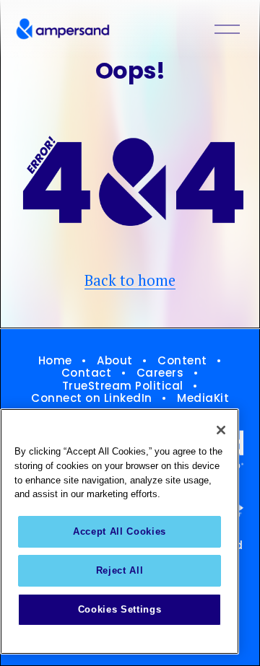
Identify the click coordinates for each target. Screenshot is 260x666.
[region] (119, 531)
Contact (86, 373)
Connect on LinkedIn (91, 398)
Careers (160, 373)
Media (195, 398)
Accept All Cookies (119, 531)
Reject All (120, 570)
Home (55, 360)
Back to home (130, 280)
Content (182, 360)
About (115, 360)
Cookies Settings (120, 609)
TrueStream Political (122, 386)
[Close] (221, 430)
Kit (222, 398)
